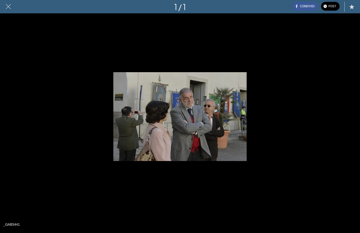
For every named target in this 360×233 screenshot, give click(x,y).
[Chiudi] (8, 6)
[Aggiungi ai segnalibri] (352, 7)
